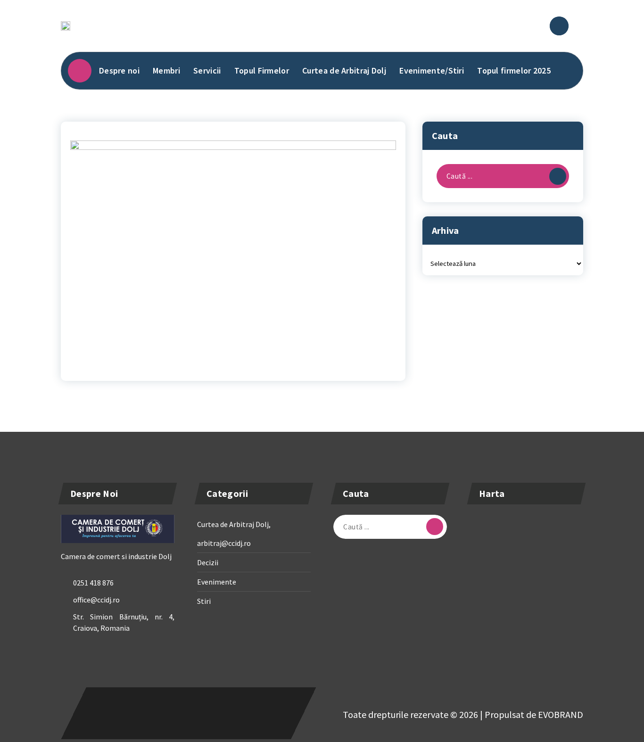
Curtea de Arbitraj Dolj (344, 70)
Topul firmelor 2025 (514, 70)
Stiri (204, 601)
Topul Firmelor (261, 70)
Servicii (207, 70)
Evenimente (216, 581)
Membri (166, 70)
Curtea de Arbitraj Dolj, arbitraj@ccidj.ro (234, 533)
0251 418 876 (93, 582)
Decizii (207, 562)
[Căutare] (557, 176)
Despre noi (119, 70)
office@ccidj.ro (96, 599)
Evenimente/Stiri (431, 70)
